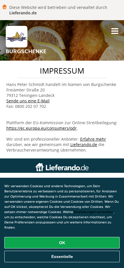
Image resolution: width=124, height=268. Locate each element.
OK (62, 242)
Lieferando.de (83, 144)
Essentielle (62, 256)
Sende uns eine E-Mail (28, 101)
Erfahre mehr (93, 139)
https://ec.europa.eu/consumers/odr (41, 128)
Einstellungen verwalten (93, 212)
